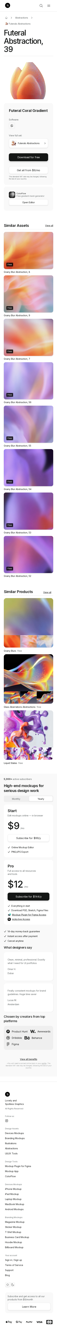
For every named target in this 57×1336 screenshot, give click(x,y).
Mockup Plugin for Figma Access (29, 914)
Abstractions (21, 17)
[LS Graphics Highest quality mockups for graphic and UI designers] (7, 6)
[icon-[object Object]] (41, 6)
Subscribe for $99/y (28, 838)
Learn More (29, 1306)
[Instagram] (6, 1120)
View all (49, 225)
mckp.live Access (21, 919)
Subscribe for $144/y (29, 896)
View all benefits (28, 1059)
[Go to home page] (6, 18)
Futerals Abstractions (20, 23)
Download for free (28, 157)
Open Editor (28, 202)
